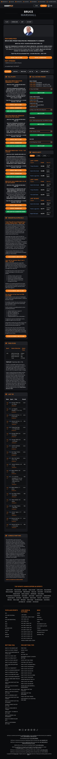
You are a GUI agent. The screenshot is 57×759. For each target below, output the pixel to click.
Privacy (39, 628)
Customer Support (42, 626)
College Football (10, 615)
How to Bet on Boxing (27, 677)
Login (36, 5)
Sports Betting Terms (27, 660)
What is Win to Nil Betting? (12, 689)
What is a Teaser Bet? (10, 668)
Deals (38, 615)
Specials (39, 617)
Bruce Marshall (47, 589)
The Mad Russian (38, 599)
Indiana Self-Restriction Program (28, 743)
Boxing (7, 634)
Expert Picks (24, 650)
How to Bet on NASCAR (27, 683)
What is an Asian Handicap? (12, 676)
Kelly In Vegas (30, 599)
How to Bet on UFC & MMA (28, 675)
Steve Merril (40, 591)
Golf (6, 632)
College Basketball (10, 619)
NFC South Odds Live (26, 636)
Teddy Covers (40, 589)
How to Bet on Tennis (27, 681)
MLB (6, 623)
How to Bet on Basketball (28, 664)
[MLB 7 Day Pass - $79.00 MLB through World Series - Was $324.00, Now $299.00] (41, 131)
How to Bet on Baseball (27, 666)
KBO (6, 626)
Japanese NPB (8, 628)
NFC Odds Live (25, 619)
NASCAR (7, 636)
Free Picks (23, 648)
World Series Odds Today (28, 640)
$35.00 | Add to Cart (16, 139)
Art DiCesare (35, 601)
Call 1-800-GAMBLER (34, 738)
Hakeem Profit (9, 589)
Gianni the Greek (34, 171)
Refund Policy (41, 632)
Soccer (7, 630)
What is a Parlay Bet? (10, 658)
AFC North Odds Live (26, 634)
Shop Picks (40, 619)
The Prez (39, 597)
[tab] (7, 71)
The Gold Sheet (34, 194)
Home (38, 613)
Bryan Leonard (32, 589)
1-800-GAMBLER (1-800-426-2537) (29, 736)
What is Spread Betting (11, 672)
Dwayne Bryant (16, 593)
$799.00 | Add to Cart (16, 336)
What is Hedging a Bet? (11, 695)
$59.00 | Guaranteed (40, 57)
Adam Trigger (16, 599)
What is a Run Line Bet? (11, 662)
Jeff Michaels (33, 593)
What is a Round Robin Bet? (12, 670)
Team (38, 621)
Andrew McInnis (47, 595)
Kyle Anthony (26, 597)
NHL (6, 621)
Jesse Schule (31, 595)
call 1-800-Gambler (44, 750)
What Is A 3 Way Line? (10, 656)
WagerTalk (16, 753)
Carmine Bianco (11, 597)
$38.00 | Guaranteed (16, 173)
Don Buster (18, 597)
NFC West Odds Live (26, 627)
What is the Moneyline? (11, 648)
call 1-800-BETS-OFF (43, 740)
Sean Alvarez (47, 599)
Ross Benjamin (46, 597)
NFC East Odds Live (26, 623)
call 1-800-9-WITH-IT (44, 742)
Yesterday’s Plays (41, 623)
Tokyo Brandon (34, 166)
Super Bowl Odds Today (27, 617)
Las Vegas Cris (22, 601)
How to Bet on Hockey (27, 668)
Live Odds (23, 614)
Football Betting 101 (27, 662)
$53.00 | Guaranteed (16, 142)
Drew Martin (24, 595)
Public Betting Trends (27, 696)
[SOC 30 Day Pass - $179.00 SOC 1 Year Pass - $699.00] (41, 142)
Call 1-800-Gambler (40, 745)
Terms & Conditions (42, 630)
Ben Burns (24, 589)
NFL (6, 613)
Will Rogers (23, 599)
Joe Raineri (29, 601)
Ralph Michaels (34, 213)
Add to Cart (41, 92)
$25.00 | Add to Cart (16, 170)
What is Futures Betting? (12, 674)
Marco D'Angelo (9, 591)
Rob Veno (9, 599)
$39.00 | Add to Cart (16, 57)
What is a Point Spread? (11, 650)
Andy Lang (33, 591)
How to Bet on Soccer (27, 670)
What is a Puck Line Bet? (11, 660)
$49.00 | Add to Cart (16, 256)
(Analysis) (14, 405)
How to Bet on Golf (26, 673)
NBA (6, 617)
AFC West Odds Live (26, 629)
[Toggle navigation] (51, 6)
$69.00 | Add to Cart (16, 290)
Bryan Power (33, 597)
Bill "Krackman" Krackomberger (13, 595)
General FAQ (40, 634)
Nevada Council (20, 748)
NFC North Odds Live (26, 632)
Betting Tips (24, 654)
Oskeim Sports (39, 595)
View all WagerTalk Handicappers (14, 579)
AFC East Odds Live (26, 625)
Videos (23, 652)
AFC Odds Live (25, 621)
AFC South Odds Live (26, 638)
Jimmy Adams (41, 593)
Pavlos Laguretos (34, 176)
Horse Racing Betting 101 (28, 679)
